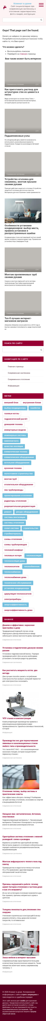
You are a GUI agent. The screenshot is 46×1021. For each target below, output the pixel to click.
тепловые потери (13, 555)
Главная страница (15, 366)
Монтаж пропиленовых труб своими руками (21, 275)
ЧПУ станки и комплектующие (16, 718)
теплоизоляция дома (14, 561)
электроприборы (12, 599)
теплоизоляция (33, 555)
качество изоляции (13, 446)
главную (23, 54)
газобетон (35, 408)
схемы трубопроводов (15, 545)
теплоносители (11, 566)
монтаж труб (10, 479)
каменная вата (11, 441)
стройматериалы (12, 534)
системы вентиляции (14, 517)
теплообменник (31, 566)
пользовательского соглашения (15, 1009)
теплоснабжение (12, 572)
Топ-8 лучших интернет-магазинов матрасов (18, 319)
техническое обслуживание (17, 583)
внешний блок (11, 403)
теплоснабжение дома (15, 577)
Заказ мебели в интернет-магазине (19, 957)
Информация (13, 386)
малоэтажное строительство (18, 474)
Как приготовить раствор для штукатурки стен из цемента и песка (22, 92)
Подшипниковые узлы (17, 135)
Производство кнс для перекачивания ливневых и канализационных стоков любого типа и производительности (20, 743)
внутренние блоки (32, 403)
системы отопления (14, 523)
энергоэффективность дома (18, 610)
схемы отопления (13, 539)
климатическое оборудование (19, 457)
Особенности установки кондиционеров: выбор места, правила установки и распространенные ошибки (22, 229)
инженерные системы (15, 435)
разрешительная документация (19, 506)
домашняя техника (13, 424)
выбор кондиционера (15, 408)
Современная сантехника (19, 373)
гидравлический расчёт (15, 419)
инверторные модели (15, 430)
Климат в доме (22, 3)
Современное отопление (19, 379)
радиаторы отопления (15, 501)
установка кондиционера (16, 588)
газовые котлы (11, 413)
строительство (30, 528)
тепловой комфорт (13, 550)
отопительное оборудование (18, 484)
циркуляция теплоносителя (17, 594)
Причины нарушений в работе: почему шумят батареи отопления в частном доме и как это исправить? (22, 887)
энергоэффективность (15, 605)
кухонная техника (13, 468)
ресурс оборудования (27, 512)
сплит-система (11, 528)
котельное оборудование (16, 463)
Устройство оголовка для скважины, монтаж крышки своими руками (20, 182)
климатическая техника (15, 452)
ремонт (8, 512)
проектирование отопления (18, 495)
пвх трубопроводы (13, 490)
